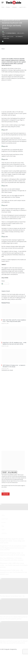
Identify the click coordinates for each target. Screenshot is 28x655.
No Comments (19, 36)
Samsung (4, 533)
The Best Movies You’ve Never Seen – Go (12, 596)
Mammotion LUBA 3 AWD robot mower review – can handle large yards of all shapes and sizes (14, 565)
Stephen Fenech (11, 33)
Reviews (4, 522)
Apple (3, 529)
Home (3, 515)
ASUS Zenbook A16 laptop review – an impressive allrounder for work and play (14, 365)
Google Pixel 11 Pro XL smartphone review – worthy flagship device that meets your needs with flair (14, 343)
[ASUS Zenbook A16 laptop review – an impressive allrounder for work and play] (14, 356)
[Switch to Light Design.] (23, 2)
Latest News (5, 519)
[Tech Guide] (13, 2)
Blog (3, 526)
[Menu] (3, 2)
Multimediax (20, 649)
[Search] (25, 2)
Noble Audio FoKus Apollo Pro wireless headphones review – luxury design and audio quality (14, 320)
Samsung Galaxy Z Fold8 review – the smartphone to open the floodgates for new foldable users (13, 572)
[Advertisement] (14, 96)
